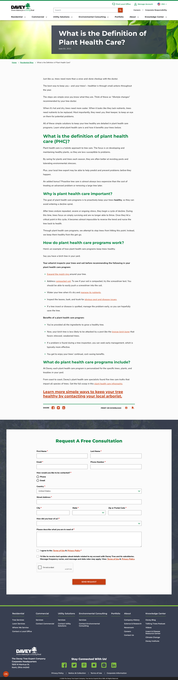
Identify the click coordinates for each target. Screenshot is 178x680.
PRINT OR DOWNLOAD (111, 408)
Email (40, 462)
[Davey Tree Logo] (29, 651)
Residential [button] (17, 17)
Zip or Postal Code (117, 508)
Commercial (42, 613)
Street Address (44, 497)
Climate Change (153, 637)
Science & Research (133, 624)
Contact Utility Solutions (64, 625)
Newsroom (129, 627)
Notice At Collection (77, 673)
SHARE (46, 408)
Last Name (95, 451)
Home (14, 62)
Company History (131, 620)
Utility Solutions (66, 613)
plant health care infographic (108, 383)
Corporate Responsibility (156, 10)
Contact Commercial (45, 624)
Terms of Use (59, 550)
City (39, 508)
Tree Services (18, 620)
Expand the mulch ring (58, 274)
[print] (125, 408)
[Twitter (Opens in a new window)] (74, 665)
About (127, 613)
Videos (148, 627)
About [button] (133, 17)
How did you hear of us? (48, 518)
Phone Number (98, 462)
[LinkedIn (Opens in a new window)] (113, 665)
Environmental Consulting (93, 613)
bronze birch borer (121, 331)
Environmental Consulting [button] (92, 17)
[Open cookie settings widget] (6, 674)
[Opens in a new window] (52, 407)
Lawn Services (18, 624)
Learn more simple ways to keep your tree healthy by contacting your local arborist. (83, 394)
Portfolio (119, 17)
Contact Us (129, 635)
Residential (18, 613)
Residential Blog (26, 62)
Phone (43, 476)
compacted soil (63, 281)
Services (39, 620)
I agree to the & (60, 550)
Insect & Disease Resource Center (153, 632)
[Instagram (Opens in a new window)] (94, 665)
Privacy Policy (73, 550)
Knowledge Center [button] (154, 17)
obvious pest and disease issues (101, 299)
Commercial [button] (38, 17)
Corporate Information (117, 673)
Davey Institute (152, 641)
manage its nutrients (91, 292)
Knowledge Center (156, 613)
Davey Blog (151, 620)
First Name (42, 451)
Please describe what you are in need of (55, 529)
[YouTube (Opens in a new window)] (103, 665)
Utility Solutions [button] (61, 17)
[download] (132, 408)
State (75, 508)
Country (41, 486)
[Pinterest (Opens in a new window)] (84, 665)
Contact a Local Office (22, 631)
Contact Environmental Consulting (89, 625)
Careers (137, 10)
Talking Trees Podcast (155, 624)
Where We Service (20, 627)
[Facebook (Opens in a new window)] (64, 665)
